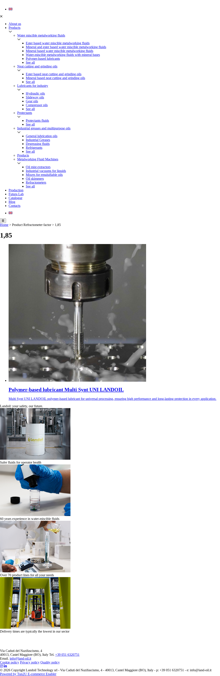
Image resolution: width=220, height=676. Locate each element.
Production (16, 190)
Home (4, 225)
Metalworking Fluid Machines (37, 159)
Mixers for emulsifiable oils (44, 175)
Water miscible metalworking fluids (41, 35)
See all (30, 62)
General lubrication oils (41, 136)
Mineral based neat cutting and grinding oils (55, 78)
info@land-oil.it (20, 658)
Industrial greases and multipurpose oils (43, 128)
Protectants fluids (37, 120)
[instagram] (1, 666)
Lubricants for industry (32, 86)
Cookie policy (9, 662)
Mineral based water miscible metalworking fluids (59, 51)
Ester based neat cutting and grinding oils (53, 74)
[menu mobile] (3, 220)
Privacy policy (30, 662)
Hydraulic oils (35, 93)
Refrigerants (34, 147)
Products (14, 27)
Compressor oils (37, 105)
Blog (12, 202)
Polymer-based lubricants (43, 58)
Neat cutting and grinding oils (37, 66)
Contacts (14, 205)
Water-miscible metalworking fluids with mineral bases (63, 55)
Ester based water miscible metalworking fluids (58, 43)
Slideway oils (35, 97)
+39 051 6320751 (67, 654)
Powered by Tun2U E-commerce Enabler (28, 674)
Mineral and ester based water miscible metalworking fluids (66, 47)
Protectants (24, 113)
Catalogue (15, 198)
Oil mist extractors (38, 167)
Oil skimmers (35, 178)
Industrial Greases (38, 140)
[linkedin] (5, 666)
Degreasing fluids (38, 144)
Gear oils (32, 101)
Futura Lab (16, 194)
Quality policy (50, 662)
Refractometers (36, 182)
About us (15, 24)
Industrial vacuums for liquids (46, 171)
